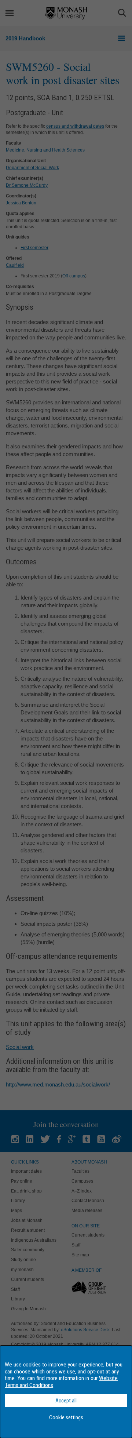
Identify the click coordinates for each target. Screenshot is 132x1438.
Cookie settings (66, 1417)
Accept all (66, 1400)
